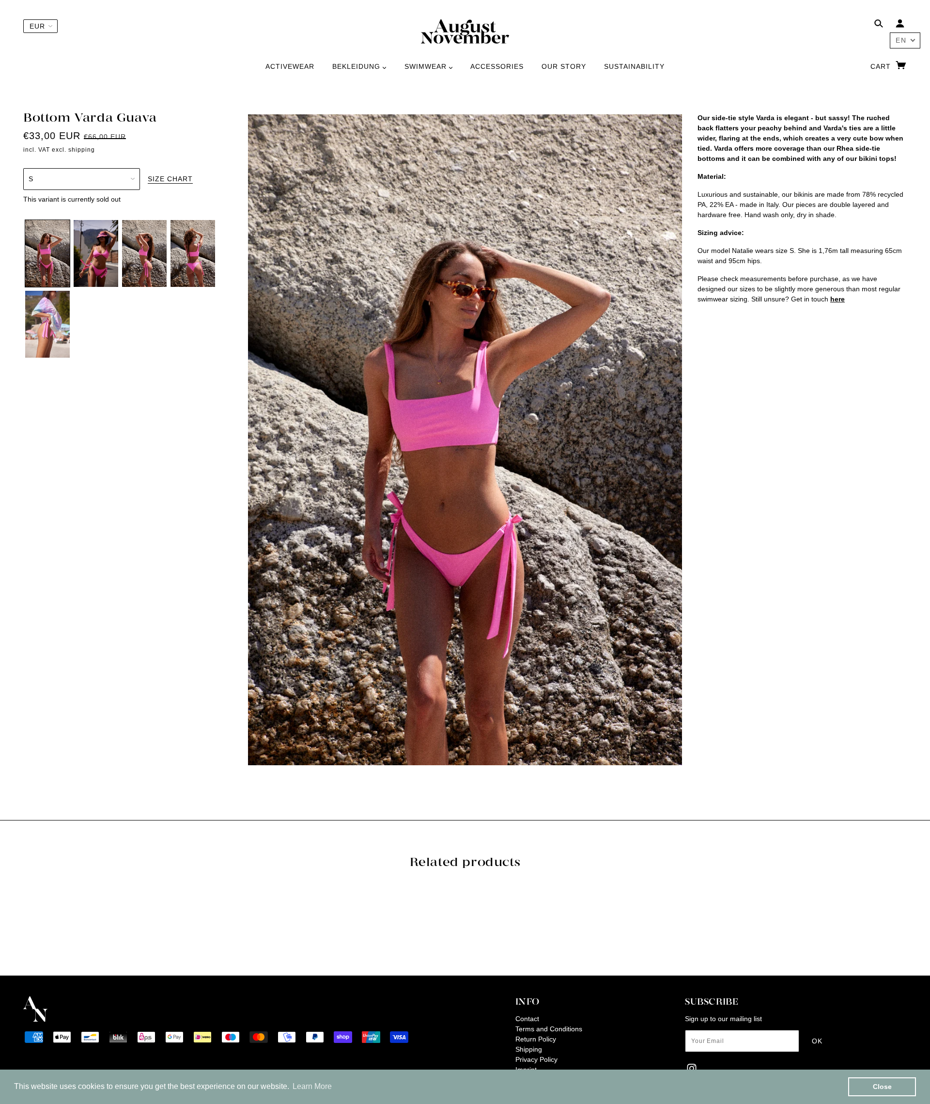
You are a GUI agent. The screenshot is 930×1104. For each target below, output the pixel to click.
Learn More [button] (312, 1086)
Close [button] (882, 1086)
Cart (881, 66)
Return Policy (535, 1039)
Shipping (528, 1049)
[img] (878, 25)
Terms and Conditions (548, 1029)
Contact (527, 1019)
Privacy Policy (536, 1059)
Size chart (170, 179)
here (837, 299)
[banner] (465, 31)
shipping (81, 149)
